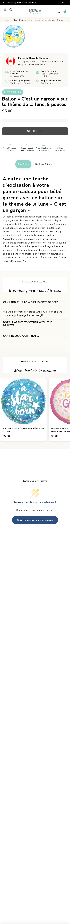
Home (6, 20)
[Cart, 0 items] (65, 11)
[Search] (10, 9)
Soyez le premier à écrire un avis (35, 520)
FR (63, 2)
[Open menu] (5, 9)
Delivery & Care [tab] (43, 164)
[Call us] (58, 11)
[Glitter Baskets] (34, 11)
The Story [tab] (23, 164)
